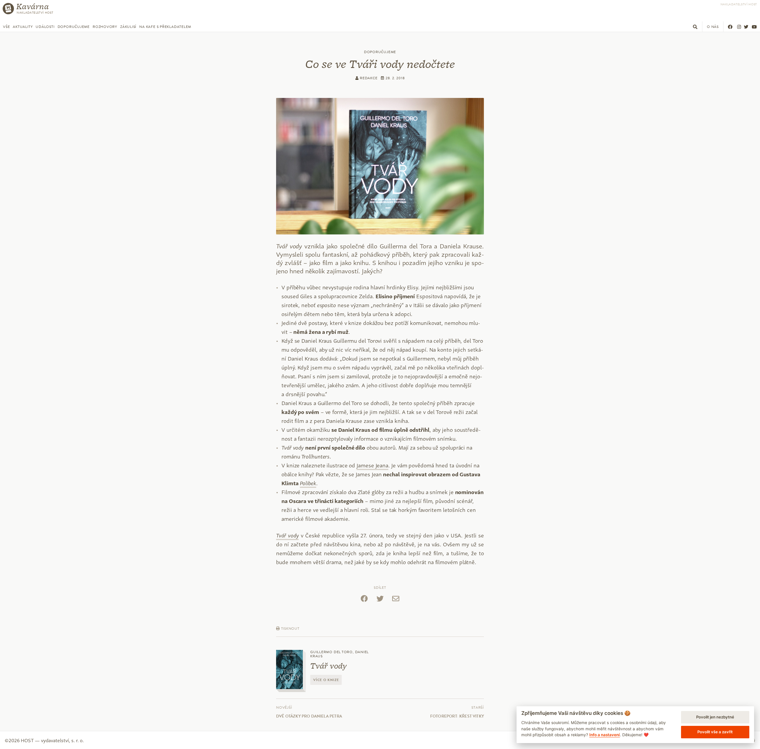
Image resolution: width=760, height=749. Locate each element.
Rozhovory (105, 26)
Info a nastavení (604, 734)
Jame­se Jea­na (372, 465)
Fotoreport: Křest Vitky (457, 716)
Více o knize (326, 680)
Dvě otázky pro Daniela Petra (309, 716)
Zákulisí (128, 26)
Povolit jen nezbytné (715, 717)
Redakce (368, 78)
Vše (6, 26)
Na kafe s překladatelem (165, 26)
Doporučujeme (74, 26)
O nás (713, 26)
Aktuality (23, 26)
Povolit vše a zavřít (715, 731)
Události (45, 26)
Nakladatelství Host (739, 4)
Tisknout (290, 628)
